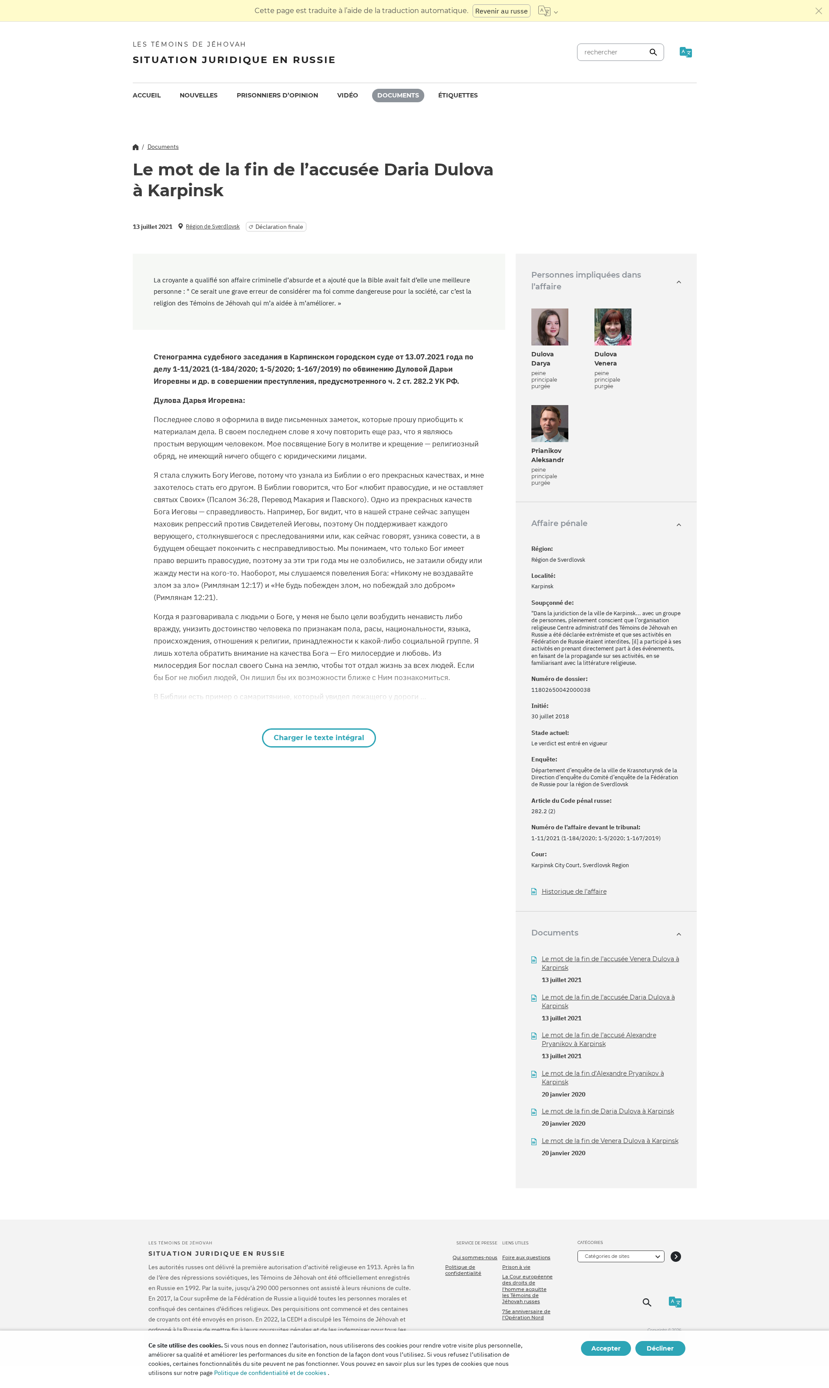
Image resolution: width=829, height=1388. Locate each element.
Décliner (660, 1348)
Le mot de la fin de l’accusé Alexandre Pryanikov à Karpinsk (599, 1039)
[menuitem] (147, 95)
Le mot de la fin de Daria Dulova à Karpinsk (608, 1111)
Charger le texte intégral (319, 738)
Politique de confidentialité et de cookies (270, 1373)
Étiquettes (458, 95)
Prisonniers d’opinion (277, 95)
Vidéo (347, 95)
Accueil (147, 95)
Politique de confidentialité (463, 1270)
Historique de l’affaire (574, 891)
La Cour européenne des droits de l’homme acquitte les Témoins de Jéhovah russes (527, 1289)
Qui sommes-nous (475, 1257)
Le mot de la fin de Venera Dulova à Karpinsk (610, 1141)
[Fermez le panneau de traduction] (819, 10)
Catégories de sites (607, 1256)
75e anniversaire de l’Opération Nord (526, 1314)
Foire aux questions (526, 1257)
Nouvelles (199, 95)
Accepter (606, 1348)
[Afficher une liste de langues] (548, 11)
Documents (398, 95)
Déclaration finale (279, 227)
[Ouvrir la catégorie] (676, 1256)
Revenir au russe (501, 11)
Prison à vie (516, 1267)
